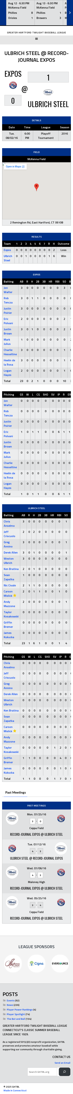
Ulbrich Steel (8, 258)
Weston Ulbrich (9, 560)
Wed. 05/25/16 (36, 898)
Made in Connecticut (15, 1090)
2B (37, 281)
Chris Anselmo (9, 523)
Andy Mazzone (9, 604)
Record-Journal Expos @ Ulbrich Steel (36, 834)
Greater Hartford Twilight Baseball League (36, 32)
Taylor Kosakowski (11, 614)
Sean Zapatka (9, 577)
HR (50, 281)
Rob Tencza (8, 300)
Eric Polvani (8, 321)
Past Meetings (15, 792)
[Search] (64, 1072)
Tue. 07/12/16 (36, 844)
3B (44, 281)
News (10, 1005)
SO (64, 281)
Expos (7, 250)
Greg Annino (8, 544)
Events (11, 1000)
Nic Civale (10, 585)
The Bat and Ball (16, 1019)
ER (69, 394)
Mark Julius (7, 341)
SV (53, 394)
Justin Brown (8, 331)
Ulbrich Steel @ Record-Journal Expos (36, 858)
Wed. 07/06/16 (36, 868)
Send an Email (62, 1063)
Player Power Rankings (20, 1009)
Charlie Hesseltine (10, 352)
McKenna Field (36, 159)
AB (21, 281)
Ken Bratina (11, 569)
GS (21, 394)
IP (59, 394)
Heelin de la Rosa (9, 362)
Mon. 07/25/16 (36, 814)
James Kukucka (9, 635)
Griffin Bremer (8, 624)
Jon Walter (8, 290)
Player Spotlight (16, 1014)
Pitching (9, 394)
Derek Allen (11, 552)
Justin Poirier (8, 310)
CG (38, 394)
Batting (8, 281)
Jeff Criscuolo (9, 534)
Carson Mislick (8, 593)
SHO (45, 394)
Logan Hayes (8, 372)
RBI (57, 281)
